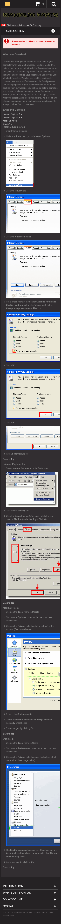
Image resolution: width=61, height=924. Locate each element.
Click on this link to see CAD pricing (23, 25)
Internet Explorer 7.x (12, 114)
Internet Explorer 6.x (12, 117)
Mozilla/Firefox (10, 120)
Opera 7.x (7, 123)
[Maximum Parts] (30, 14)
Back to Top (8, 459)
